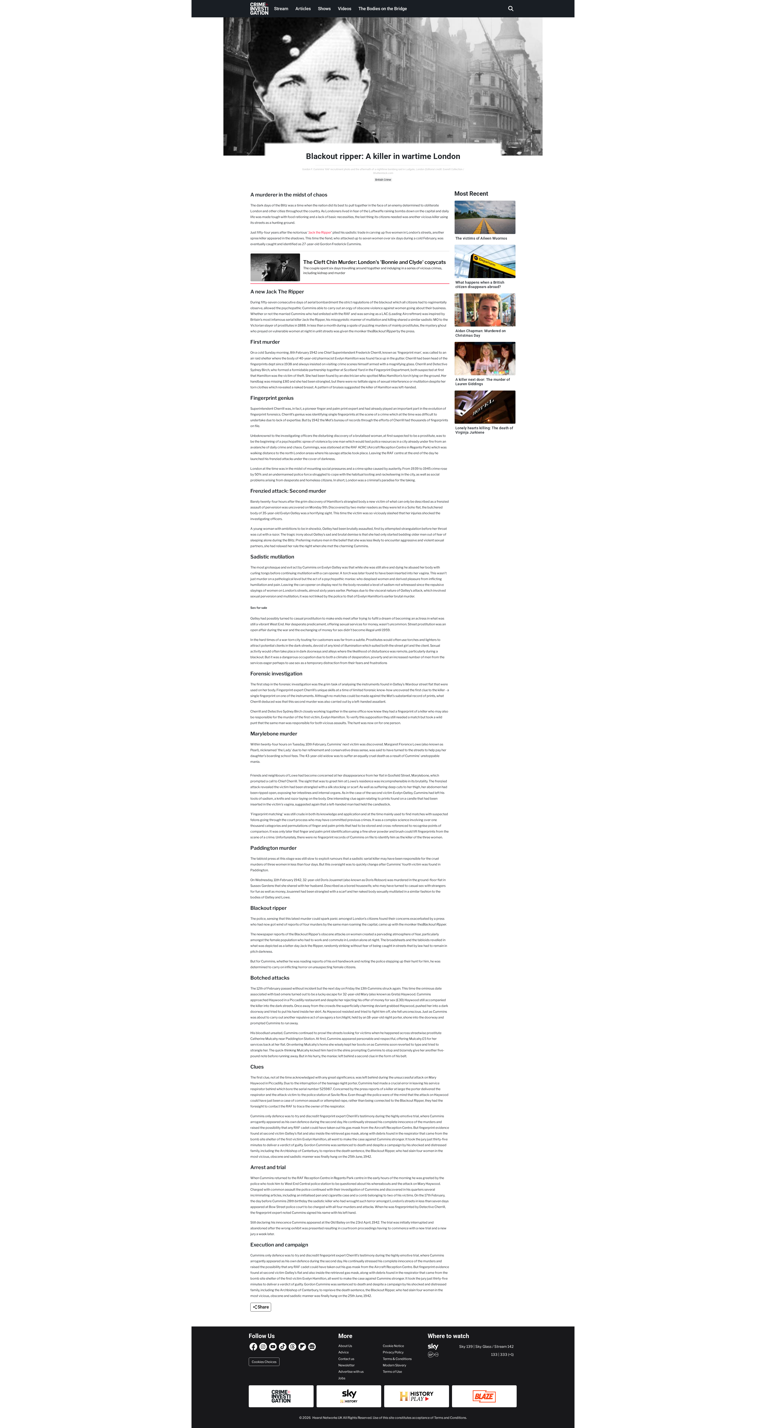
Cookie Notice (393, 1346)
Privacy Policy (393, 1352)
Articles (303, 8)
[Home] (259, 9)
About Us (345, 1346)
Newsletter (346, 1365)
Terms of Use (392, 1372)
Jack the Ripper (319, 232)
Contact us (346, 1359)
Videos (344, 8)
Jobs (341, 1378)
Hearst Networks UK (327, 1418)
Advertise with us (351, 1372)
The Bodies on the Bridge (382, 8)
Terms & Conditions (397, 1359)
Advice (343, 1352)
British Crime (383, 179)
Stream (281, 8)
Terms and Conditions (450, 1418)
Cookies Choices (264, 1362)
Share (263, 1307)
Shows (324, 8)
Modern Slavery (394, 1365)
